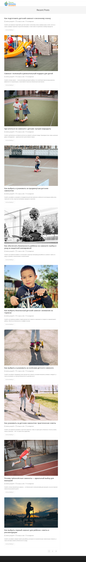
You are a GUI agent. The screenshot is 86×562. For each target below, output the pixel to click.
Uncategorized (30, 21)
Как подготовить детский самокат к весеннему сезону (27, 18)
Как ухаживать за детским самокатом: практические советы (30, 423)
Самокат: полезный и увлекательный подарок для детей (28, 73)
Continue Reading (10, 30)
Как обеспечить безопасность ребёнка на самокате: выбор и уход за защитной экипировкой (30, 247)
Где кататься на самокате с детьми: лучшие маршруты (27, 129)
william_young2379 (10, 21)
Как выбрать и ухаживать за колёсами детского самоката (29, 368)
